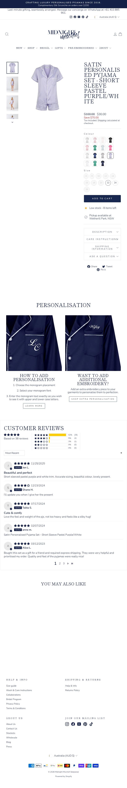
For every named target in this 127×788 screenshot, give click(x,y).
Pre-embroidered (81, 47)
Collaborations (13, 694)
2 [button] (60, 563)
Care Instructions (102, 239)
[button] (41, 435)
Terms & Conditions (16, 708)
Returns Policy (72, 690)
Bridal (45, 47)
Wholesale (11, 737)
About (104, 47)
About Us (10, 724)
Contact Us (11, 728)
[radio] (87, 140)
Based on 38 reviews (16, 438)
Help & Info (71, 685)
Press (9, 746)
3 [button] (64, 563)
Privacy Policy (13, 703)
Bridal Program (13, 699)
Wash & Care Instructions (19, 690)
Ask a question (102, 256)
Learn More (34, 406)
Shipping (102, 120)
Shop (31, 47)
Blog (8, 742)
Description (102, 231)
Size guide (11, 685)
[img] (22, 463)
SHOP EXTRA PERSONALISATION (93, 399)
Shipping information (102, 247)
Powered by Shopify (63, 776)
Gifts (59, 47)
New (19, 47)
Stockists (10, 733)
